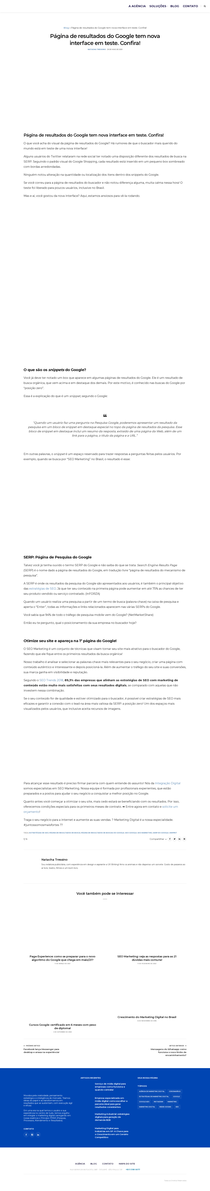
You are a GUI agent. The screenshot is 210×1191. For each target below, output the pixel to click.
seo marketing (144, 833)
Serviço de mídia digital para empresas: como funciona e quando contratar (110, 1086)
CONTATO (190, 6)
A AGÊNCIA (137, 6)
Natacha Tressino (54, 859)
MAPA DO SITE (127, 1163)
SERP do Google (161, 833)
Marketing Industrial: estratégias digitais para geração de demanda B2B (112, 1117)
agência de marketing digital (152, 1091)
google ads (144, 1102)
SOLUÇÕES (157, 6)
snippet (173, 833)
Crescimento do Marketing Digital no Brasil (147, 1017)
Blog (66, 27)
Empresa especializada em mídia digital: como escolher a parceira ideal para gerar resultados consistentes (111, 1102)
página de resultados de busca (64, 833)
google (176, 1097)
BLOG (174, 6)
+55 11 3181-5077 (133, 1170)
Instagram (158, 1102)
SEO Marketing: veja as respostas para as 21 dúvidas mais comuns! (146, 958)
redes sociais (165, 1107)
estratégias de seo (39, 833)
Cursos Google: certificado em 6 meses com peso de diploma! (62, 1026)
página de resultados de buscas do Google (102, 833)
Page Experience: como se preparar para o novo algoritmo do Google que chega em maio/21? (62, 958)
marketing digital (147, 1107)
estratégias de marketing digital (154, 1097)
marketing (172, 1102)
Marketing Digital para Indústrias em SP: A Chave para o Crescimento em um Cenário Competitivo (111, 1133)
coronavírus (175, 1091)
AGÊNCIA (80, 1163)
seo (177, 1107)
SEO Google (131, 833)
